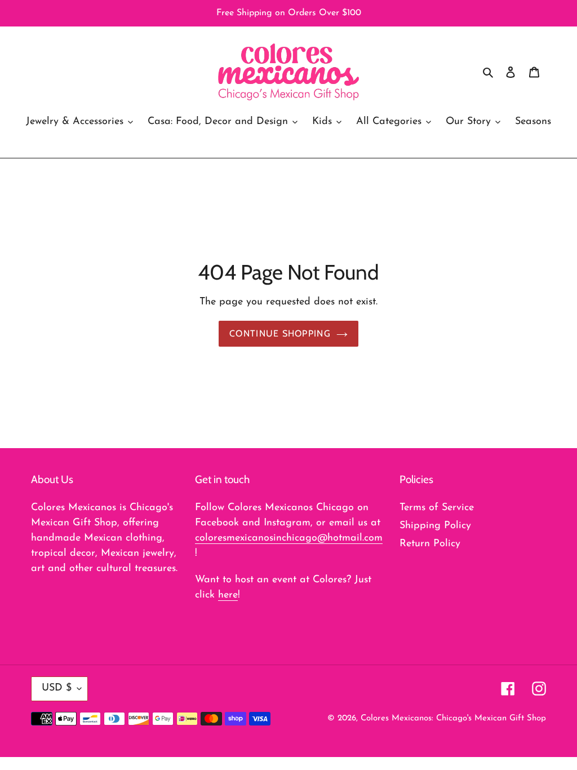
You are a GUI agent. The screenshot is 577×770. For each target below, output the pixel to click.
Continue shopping (280, 333)
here (228, 595)
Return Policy (430, 544)
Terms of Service (437, 508)
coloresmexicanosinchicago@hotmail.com (289, 538)
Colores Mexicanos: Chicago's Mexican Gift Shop (453, 718)
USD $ (57, 688)
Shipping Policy (435, 526)
